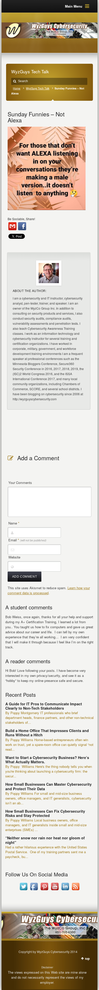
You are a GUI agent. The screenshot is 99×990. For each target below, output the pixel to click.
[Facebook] (22, 226)
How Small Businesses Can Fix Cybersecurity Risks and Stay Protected (45, 813)
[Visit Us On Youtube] (55, 890)
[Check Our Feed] (75, 890)
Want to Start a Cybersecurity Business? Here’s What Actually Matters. (47, 759)
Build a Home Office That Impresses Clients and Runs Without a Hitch (47, 732)
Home (16, 88)
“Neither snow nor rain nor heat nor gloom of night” (45, 840)
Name (13, 523)
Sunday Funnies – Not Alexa (36, 117)
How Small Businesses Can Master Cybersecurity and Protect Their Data (48, 786)
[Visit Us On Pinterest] (44, 890)
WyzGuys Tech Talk (37, 88)
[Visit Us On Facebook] (34, 890)
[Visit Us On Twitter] (23, 890)
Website (14, 557)
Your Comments (20, 482)
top (87, 958)
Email (27, 540)
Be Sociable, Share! (21, 219)
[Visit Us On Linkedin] (65, 890)
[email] (12, 226)
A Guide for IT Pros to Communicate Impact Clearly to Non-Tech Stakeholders (43, 706)
